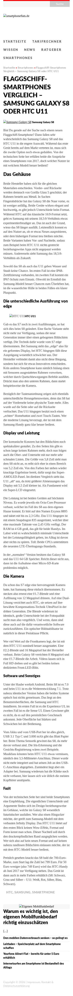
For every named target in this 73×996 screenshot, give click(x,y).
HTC (9, 892)
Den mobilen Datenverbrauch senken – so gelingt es (35, 938)
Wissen (10, 49)
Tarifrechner (47, 41)
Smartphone (43, 892)
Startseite (14, 41)
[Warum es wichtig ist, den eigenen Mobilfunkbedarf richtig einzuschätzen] (36, 906)
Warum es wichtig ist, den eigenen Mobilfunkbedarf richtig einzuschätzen (30, 917)
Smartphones (18, 58)
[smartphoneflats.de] (36, 23)
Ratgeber (51, 49)
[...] (5, 931)
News (29, 49)
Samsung (22, 892)
